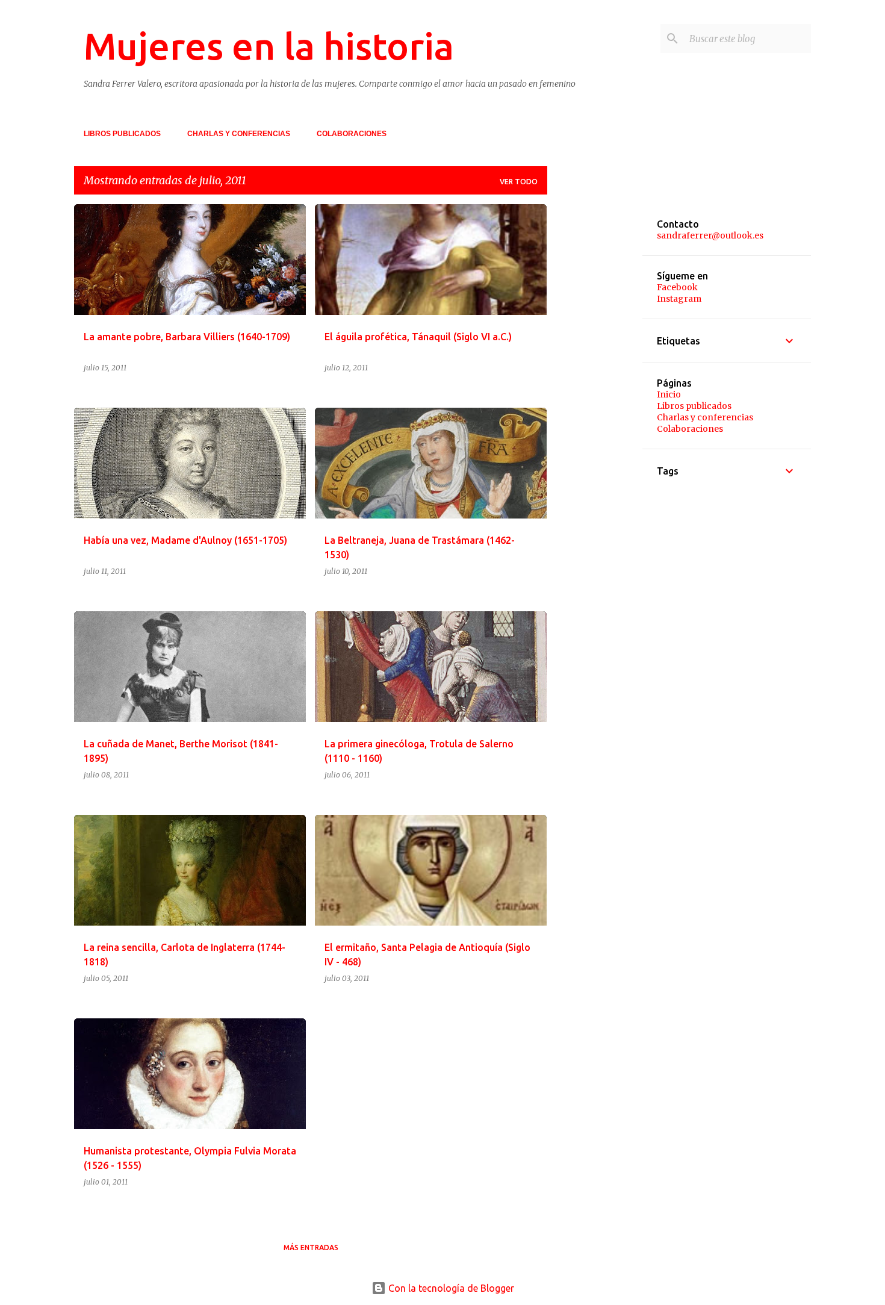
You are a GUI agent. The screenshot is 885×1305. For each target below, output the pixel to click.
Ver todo (519, 181)
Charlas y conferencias (238, 133)
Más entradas (311, 1247)
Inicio (669, 394)
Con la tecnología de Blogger (450, 1288)
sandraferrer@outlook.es (710, 235)
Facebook (677, 287)
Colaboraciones (352, 133)
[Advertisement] (604, 384)
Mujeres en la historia (269, 46)
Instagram (679, 298)
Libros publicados (122, 133)
